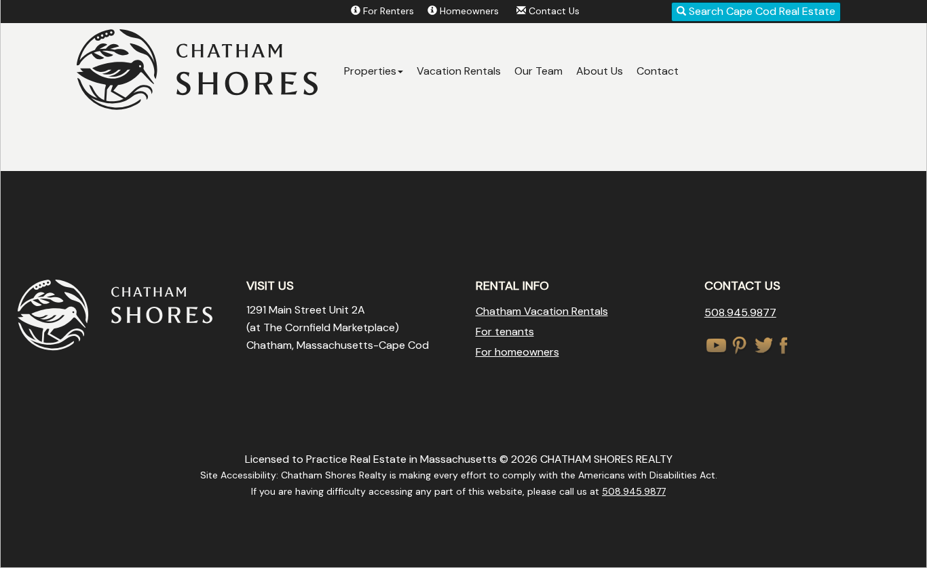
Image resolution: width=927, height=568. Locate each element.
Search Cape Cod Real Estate (760, 11)
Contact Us (554, 11)
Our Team (538, 71)
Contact (658, 71)
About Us (599, 71)
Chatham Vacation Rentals (542, 311)
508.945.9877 (740, 312)
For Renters (388, 11)
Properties (370, 71)
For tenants (505, 331)
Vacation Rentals (459, 71)
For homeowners (517, 352)
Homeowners (469, 11)
